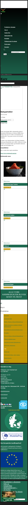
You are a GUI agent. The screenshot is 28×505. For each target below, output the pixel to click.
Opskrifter (8, 486)
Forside (2, 86)
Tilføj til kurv (4, 121)
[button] (8, 496)
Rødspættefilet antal (5, 120)
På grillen (6, 333)
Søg (5, 54)
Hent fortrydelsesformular (8, 153)
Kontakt (6, 47)
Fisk (11, 86)
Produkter (7, 86)
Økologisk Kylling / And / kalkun (12, 355)
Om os (6, 484)
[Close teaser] (16, 488)
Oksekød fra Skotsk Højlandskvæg (12, 342)
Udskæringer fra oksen (10, 41)
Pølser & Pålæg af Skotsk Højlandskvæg (13, 336)
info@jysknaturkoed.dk (6, 379)
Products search (7, 52)
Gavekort (6, 361)
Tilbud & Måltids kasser (9, 339)
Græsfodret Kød (8, 318)
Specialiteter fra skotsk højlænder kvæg (13, 329)
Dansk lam (6, 351)
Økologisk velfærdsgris (9, 345)
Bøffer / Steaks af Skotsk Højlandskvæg (13, 322)
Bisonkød (6, 315)
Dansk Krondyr (8, 358)
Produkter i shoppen (9, 27)
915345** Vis (4, 378)
